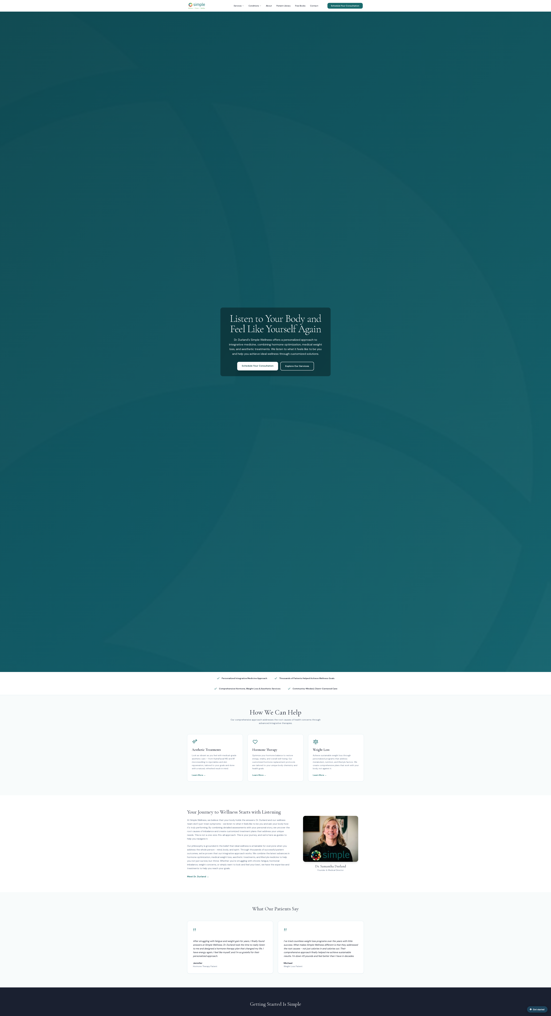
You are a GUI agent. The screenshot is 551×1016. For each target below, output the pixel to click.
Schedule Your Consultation (345, 5)
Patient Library (284, 5)
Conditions (254, 5)
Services (238, 5)
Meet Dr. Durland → (198, 876)
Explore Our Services (297, 366)
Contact (314, 5)
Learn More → (199, 775)
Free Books (300, 5)
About (269, 5)
